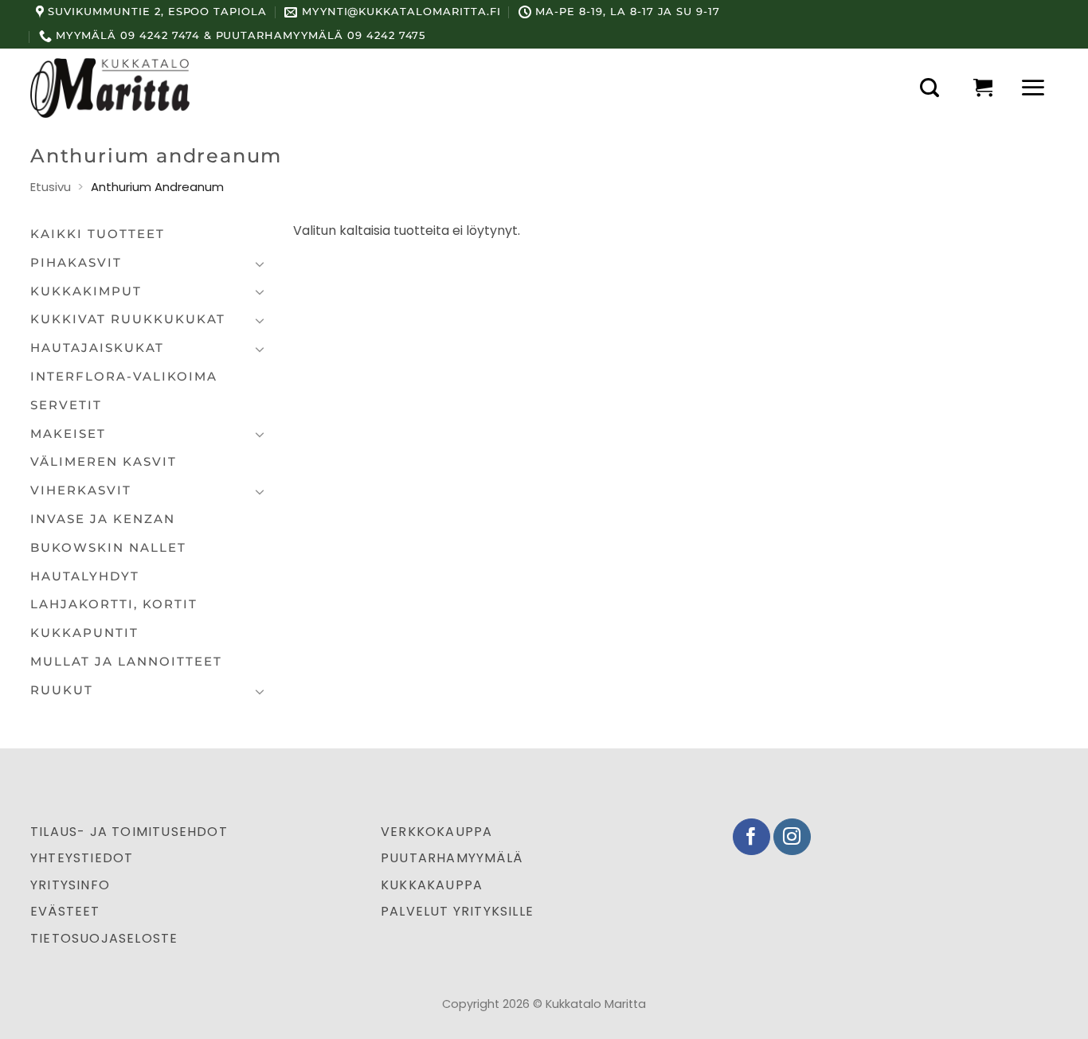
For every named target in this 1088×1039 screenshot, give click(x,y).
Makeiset (68, 434)
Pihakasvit (76, 263)
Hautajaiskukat (97, 348)
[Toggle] (259, 263)
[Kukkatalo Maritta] (110, 87)
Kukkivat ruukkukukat (127, 319)
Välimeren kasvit (103, 462)
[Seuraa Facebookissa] (751, 837)
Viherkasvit (80, 490)
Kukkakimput (86, 291)
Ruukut (61, 690)
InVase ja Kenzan (102, 519)
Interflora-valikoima (123, 376)
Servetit (66, 405)
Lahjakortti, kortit (114, 604)
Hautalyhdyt (84, 576)
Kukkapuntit (84, 633)
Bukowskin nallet (108, 548)
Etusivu (50, 186)
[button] (929, 87)
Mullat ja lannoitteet (126, 661)
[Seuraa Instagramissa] (792, 837)
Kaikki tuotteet (97, 234)
